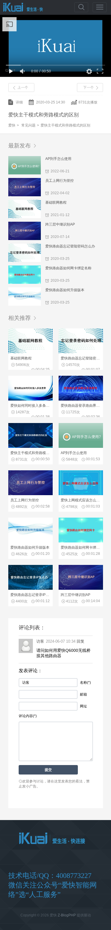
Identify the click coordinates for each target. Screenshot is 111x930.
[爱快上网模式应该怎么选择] (81, 494)
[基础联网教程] (30, 352)
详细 (19, 102)
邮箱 (83, 694)
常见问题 (28, 125)
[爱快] (52, 838)
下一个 (88, 87)
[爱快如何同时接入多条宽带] (30, 399)
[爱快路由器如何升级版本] (30, 541)
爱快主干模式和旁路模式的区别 (65, 125)
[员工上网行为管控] (30, 494)
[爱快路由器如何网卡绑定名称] (81, 541)
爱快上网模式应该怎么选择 (81, 500)
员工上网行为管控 (59, 181)
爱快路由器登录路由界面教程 (81, 406)
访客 (40, 641)
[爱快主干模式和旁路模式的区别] (30, 447)
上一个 (22, 87)
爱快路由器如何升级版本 (64, 290)
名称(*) (85, 683)
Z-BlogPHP (67, 915)
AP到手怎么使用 (58, 159)
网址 (83, 706)
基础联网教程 (56, 202)
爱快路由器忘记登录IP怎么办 (30, 595)
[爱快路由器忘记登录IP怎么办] (30, 588)
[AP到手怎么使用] (81, 447)
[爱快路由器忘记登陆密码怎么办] (81, 352)
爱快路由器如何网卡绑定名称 (68, 268)
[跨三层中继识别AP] (81, 588)
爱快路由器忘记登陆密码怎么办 (70, 246)
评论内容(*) (28, 716)
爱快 (21, 7)
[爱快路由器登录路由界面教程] (81, 399)
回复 (80, 641)
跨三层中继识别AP (60, 224)
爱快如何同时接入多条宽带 (30, 406)
